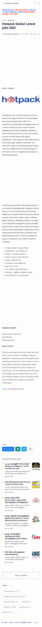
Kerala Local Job (11, 3)
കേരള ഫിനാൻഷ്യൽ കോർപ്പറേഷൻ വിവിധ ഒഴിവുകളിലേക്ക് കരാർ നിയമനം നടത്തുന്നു (16, 536)
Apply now (6, 389)
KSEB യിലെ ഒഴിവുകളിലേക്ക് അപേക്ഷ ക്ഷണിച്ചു (14, 553)
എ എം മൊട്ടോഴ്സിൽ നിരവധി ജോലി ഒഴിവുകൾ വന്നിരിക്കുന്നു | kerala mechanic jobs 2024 (17, 466)
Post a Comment (21, 575)
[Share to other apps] (30, 449)
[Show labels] (8, 612)
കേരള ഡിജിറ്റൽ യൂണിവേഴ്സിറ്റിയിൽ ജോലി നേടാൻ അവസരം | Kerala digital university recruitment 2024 (17, 518)
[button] (35, 3)
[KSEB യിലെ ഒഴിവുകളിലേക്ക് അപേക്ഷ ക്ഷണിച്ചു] (36, 555)
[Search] (38, 3)
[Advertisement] (21, 61)
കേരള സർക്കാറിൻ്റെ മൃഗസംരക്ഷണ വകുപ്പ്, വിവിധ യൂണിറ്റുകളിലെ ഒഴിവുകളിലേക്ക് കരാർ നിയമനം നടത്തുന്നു (16, 500)
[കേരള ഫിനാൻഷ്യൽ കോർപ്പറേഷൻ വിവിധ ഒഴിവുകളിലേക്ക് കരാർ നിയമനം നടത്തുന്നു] (36, 537)
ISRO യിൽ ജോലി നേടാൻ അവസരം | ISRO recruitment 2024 (17, 483)
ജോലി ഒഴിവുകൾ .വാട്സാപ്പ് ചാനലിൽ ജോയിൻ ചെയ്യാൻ (19, 12)
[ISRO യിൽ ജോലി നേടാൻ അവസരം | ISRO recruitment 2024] (36, 485)
